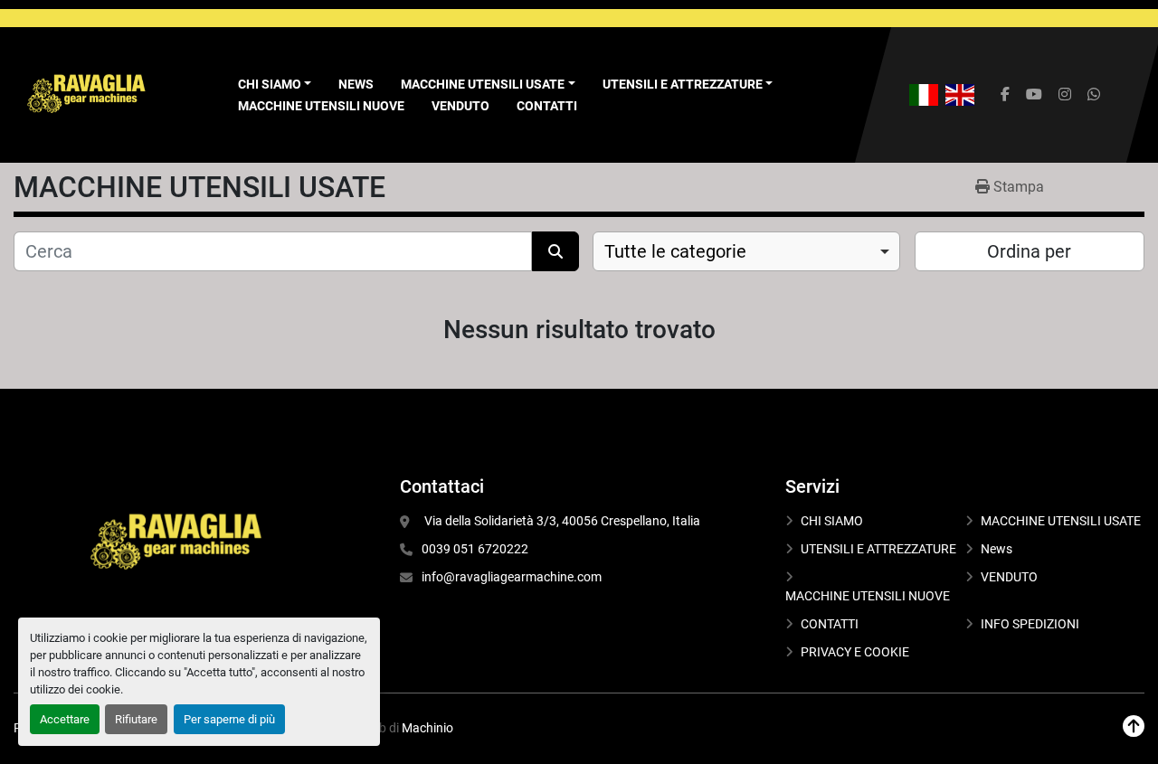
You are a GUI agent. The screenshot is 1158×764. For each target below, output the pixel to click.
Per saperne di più (229, 719)
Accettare (65, 719)
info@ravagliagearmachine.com (512, 577)
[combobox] (746, 251)
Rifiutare (136, 719)
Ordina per (1029, 251)
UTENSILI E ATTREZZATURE (683, 84)
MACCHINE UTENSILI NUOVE (321, 106)
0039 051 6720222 (475, 549)
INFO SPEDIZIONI (1030, 624)
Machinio (427, 728)
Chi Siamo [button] (269, 84)
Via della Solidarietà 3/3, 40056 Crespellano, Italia (561, 521)
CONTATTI (547, 106)
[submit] (555, 251)
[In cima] (1133, 726)
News (356, 84)
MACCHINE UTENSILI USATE (483, 84)
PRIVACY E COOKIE (855, 652)
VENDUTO (460, 106)
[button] (488, 84)
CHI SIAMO (832, 521)
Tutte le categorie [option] (675, 251)
